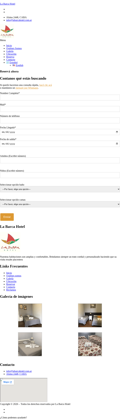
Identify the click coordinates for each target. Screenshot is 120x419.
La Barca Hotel (7, 4)
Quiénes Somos (14, 48)
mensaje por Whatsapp (27, 87)
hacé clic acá (45, 85)
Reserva (10, 56)
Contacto (10, 59)
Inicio (9, 45)
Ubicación (11, 54)
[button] (60, 40)
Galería (9, 51)
